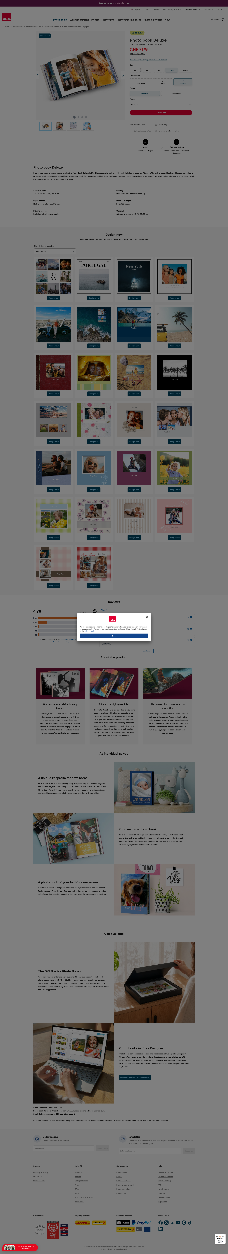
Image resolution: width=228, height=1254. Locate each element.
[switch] (220, 1241)
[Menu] (224, 1235)
